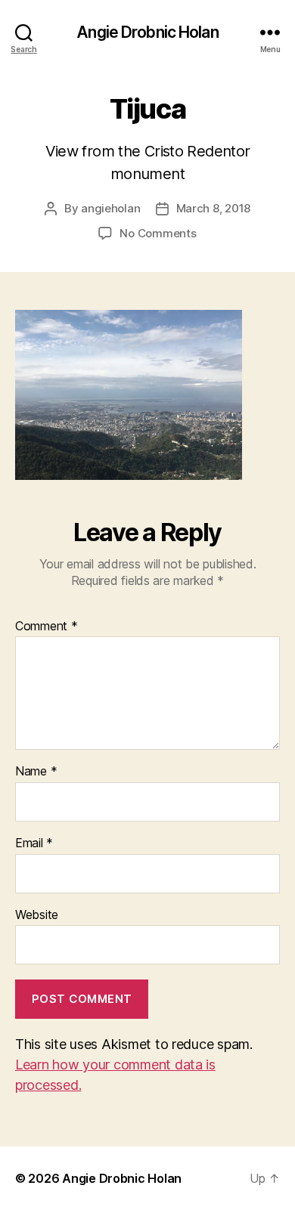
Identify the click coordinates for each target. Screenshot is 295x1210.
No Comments (158, 233)
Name (36, 771)
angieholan (110, 208)
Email (34, 843)
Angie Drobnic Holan (147, 32)
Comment (46, 626)
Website (36, 915)
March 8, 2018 (213, 208)
